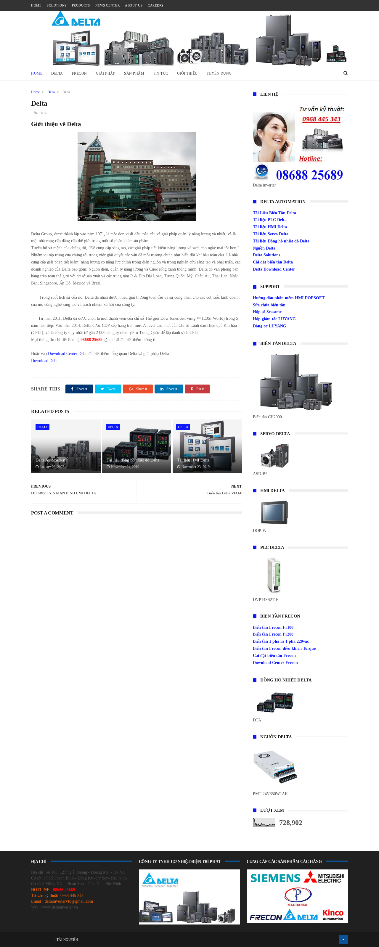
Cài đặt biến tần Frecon (274, 655)
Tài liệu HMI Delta (193, 460)
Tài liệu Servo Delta (270, 234)
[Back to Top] (343, 939)
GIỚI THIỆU (187, 73)
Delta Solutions (266, 255)
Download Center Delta (67, 353)
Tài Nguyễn (67, 939)
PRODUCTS (81, 5)
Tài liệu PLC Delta (270, 220)
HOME (36, 5)
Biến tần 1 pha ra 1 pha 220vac (281, 641)
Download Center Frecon (275, 662)
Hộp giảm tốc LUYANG (274, 319)
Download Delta (44, 360)
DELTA (57, 73)
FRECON (79, 73)
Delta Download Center (274, 269)
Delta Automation (50, 460)
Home (36, 73)
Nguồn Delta (264, 248)
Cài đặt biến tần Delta (273, 262)
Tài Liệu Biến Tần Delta (274, 213)
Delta (51, 92)
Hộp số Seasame (267, 312)
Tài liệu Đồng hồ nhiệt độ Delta (281, 241)
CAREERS (155, 5)
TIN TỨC (160, 73)
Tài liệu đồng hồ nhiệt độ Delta (133, 460)
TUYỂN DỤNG (219, 73)
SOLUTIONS (57, 5)
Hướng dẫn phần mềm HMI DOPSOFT (289, 298)
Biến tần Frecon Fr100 (273, 627)
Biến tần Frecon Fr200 (273, 634)
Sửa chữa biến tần (269, 305)
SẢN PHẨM (134, 73)
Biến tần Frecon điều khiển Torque (284, 648)
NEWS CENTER (107, 5)
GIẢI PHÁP (105, 73)
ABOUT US (133, 5)
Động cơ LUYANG (269, 326)
